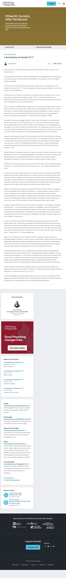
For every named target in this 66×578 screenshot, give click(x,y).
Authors (33, 565)
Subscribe (15, 565)
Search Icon (59, 3)
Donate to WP (33, 547)
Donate (51, 4)
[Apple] (51, 546)
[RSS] (53, 546)
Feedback (51, 565)
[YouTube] (48, 546)
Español (41, 565)
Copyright (24, 565)
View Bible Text (11, 54)
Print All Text (9, 478)
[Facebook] (45, 546)
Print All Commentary (12, 480)
